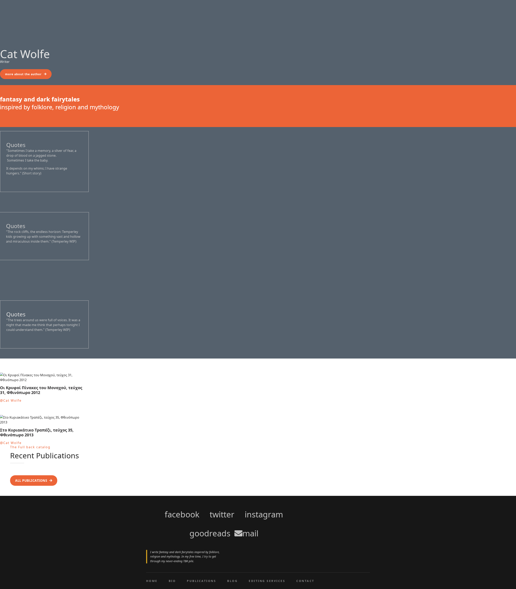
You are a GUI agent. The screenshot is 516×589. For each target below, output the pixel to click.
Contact (305, 581)
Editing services (267, 581)
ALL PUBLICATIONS (31, 480)
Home (152, 581)
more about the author (23, 74)
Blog (232, 581)
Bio (172, 581)
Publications (201, 581)
